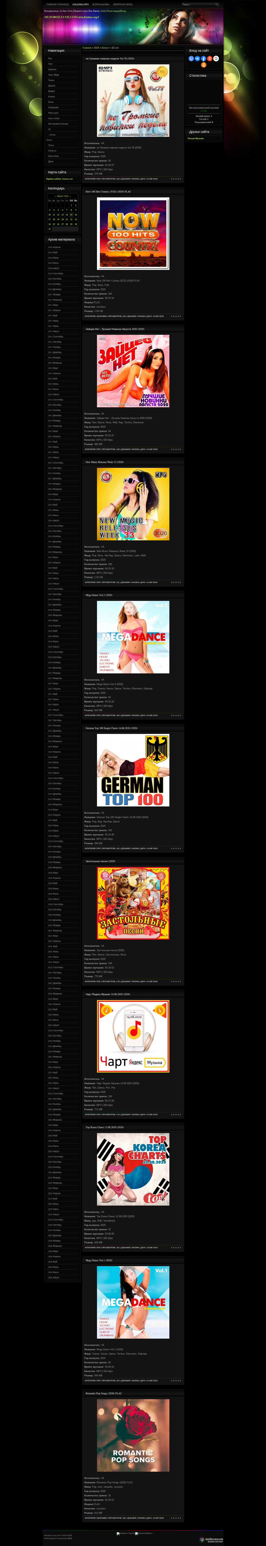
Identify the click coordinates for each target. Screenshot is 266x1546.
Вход (123, 11)
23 (76, 219)
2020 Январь (54, 862)
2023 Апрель (54, 1067)
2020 (96, 47)
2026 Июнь (53, 1266)
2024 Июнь (53, 1140)
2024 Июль (53, 1146)
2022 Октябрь (55, 1035)
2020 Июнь (53, 888)
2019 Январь (54, 799)
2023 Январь (54, 1051)
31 (49, 228)
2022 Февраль (55, 993)
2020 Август (54, 898)
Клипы (51, 96)
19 (58, 219)
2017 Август (54, 709)
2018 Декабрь (55, 793)
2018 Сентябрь (55, 778)
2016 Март (53, 620)
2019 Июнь (53, 825)
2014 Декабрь (55, 541)
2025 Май (52, 1198)
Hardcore (52, 150)
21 (67, 219)
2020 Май (52, 883)
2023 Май (52, 1072)
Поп (50, 63)
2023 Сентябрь (55, 1093)
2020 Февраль (55, 867)
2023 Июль (53, 1082)
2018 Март (53, 746)
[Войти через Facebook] (203, 58)
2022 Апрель (54, 1004)
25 (54, 224)
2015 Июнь (53, 573)
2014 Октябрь (55, 530)
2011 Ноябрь (54, 346)
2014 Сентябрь (55, 525)
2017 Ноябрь (54, 725)
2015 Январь (54, 546)
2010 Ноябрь (54, 283)
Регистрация (113, 11)
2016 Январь (54, 609)
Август (105, 47)
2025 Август (54, 1214)
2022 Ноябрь (54, 1040)
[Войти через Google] (216, 58)
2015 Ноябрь (54, 599)
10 (49, 214)
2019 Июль (53, 830)
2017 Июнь (53, 699)
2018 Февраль (55, 741)
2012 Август (54, 394)
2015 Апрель (54, 562)
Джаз (51, 161)
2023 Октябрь (55, 1098)
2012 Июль (53, 389)
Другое (51, 85)
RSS (103, 11)
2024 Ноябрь (54, 1167)
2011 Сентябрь (55, 336)
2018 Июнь (53, 762)
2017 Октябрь (55, 720)
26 (58, 224)
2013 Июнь (53, 446)
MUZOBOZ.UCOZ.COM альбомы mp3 (71, 17)
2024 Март (53, 1124)
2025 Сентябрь (55, 1219)
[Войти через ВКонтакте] (197, 58)
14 (67, 214)
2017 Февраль (55, 678)
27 (63, 224)
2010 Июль (53, 262)
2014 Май (52, 504)
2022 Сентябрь (55, 1030)
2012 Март (53, 368)
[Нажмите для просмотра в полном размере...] (133, 136)
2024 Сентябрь (55, 1156)
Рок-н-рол (53, 112)
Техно (51, 80)
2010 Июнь (53, 257)
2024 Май (52, 1135)
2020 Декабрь (55, 919)
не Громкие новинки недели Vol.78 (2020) (110, 58)
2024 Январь (54, 1114)
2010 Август (54, 268)
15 (71, 214)
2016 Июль (53, 641)
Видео (51, 91)
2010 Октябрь (55, 278)
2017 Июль (53, 704)
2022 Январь (54, 988)
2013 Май (52, 441)
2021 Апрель (54, 940)
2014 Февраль (55, 488)
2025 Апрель (54, 1193)
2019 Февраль (55, 804)
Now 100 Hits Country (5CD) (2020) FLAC (108, 191)
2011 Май (52, 315)
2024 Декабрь (55, 1172)
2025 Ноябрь (54, 1230)
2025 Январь (54, 1177)
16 (76, 214)
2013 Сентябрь (55, 462)
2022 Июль (53, 1019)
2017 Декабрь (55, 730)
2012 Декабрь (55, 415)
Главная (86, 47)
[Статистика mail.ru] (144, 1533)
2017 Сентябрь (55, 714)
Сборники (53, 107)
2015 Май (52, 567)
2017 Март (53, 683)
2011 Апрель (54, 310)
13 (63, 214)
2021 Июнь (53, 951)
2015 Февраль (55, 551)
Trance (51, 145)
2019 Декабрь (55, 856)
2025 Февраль (55, 1182)
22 (71, 219)
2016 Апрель (54, 625)
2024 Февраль (55, 1119)
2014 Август (54, 520)
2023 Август (54, 1088)
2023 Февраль (55, 1056)
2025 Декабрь (55, 1235)
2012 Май (52, 378)
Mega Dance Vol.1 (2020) (99, 1260)
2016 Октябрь (55, 657)
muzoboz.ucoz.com (210, 1539)
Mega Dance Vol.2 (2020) (99, 595)
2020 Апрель (54, 877)
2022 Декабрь (55, 1046)
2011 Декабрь (55, 352)
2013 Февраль (55, 425)
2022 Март (53, 998)
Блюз (51, 101)
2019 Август (54, 835)
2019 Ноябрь (54, 851)
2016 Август (54, 646)
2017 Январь (54, 672)
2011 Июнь (53, 320)
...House (52, 134)
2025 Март (53, 1188)
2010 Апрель (54, 247)
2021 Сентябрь (55, 967)
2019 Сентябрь (55, 841)
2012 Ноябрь (54, 410)
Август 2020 (62, 195)
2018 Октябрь (55, 783)
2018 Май (52, 757)
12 (58, 214)
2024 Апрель (54, 1130)
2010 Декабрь (55, 289)
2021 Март (53, 935)
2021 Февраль (55, 930)
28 (67, 224)
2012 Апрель (54, 373)
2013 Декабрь (55, 478)
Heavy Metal (53, 118)
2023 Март (53, 1061)
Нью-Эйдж (53, 74)
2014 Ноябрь (54, 536)
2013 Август (54, 457)
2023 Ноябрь (54, 1103)
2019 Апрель (54, 814)
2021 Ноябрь (54, 977)
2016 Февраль (55, 615)
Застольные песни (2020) (100, 861)
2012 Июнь (53, 383)
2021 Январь (54, 925)
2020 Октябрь (55, 909)
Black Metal (53, 155)
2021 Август (54, 962)
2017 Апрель (54, 688)
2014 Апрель (54, 499)
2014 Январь (54, 483)
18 (54, 219)
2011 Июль (53, 325)
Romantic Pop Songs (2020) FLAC (104, 1393)
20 (63, 219)
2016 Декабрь (55, 667)
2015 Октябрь (55, 594)
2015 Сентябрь (55, 588)
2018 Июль (53, 767)
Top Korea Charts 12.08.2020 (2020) (105, 1127)
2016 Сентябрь (55, 651)
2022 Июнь (53, 1014)
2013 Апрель (54, 436)
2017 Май (52, 693)
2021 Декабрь (55, 983)
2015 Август (54, 583)
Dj (49, 129)
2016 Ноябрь (54, 662)
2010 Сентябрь (55, 273)
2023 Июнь (53, 1077)
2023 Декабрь (55, 1109)
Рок (50, 58)
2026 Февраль (55, 1245)
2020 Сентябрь (55, 904)
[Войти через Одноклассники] (203, 65)
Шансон (52, 69)
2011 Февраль (55, 299)
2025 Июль (53, 1209)
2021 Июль (53, 956)
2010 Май (52, 252)
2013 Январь (54, 420)
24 (49, 224)
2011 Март (53, 304)
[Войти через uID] (191, 58)
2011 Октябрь (55, 341)
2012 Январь (54, 357)
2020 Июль (53, 893)
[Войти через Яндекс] (209, 58)
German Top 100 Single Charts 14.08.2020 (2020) (112, 728)
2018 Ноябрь (54, 788)
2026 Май (52, 1261)
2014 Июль (53, 515)
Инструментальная (58, 123)
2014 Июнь (53, 509)
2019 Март (53, 809)
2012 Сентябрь (55, 399)
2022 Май (52, 1009)
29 (71, 224)
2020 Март (53, 872)
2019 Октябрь (55, 846)
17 (49, 219)
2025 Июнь (53, 1203)
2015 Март (53, 557)
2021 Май (52, 946)
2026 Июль (53, 1272)
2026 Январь (54, 1240)
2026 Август (54, 1277)
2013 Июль (53, 452)
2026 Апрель (54, 1256)
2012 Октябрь (55, 404)
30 (76, 224)
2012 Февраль (55, 362)
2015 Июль (53, 578)
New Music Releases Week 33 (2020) (105, 462)
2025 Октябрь (55, 1224)
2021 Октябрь (55, 972)
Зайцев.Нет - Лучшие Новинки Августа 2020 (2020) (115, 329)
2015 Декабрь (55, 604)
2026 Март (53, 1251)
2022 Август (54, 1025)
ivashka (135, 179)
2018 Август (54, 772)
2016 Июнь (53, 636)
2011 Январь (54, 294)
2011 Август (54, 331)
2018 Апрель (54, 751)
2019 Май (52, 820)
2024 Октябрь (55, 1161)
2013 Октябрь (55, 467)
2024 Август (54, 1151)
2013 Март (53, 431)
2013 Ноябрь (54, 473)
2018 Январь (54, 735)
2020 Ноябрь (54, 914)
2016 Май (52, 630)
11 (54, 214)
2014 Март (53, 494)
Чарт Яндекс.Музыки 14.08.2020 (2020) (108, 994)
